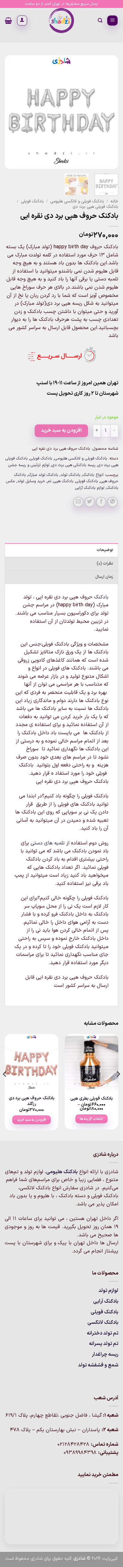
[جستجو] (99, 21)
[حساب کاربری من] (22, 20)
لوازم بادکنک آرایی (89, 488)
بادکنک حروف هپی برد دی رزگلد (32, 1101)
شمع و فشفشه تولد (98, 1365)
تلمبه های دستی (48, 843)
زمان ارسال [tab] (104, 577)
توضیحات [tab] (105, 550)
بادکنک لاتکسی (102, 1322)
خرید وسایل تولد (31, 481)
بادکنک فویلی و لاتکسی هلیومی (77, 201)
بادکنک (101, 597)
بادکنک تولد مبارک (43, 475)
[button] (112, 20)
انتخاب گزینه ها (91, 1118)
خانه (114, 201)
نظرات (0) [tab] (105, 564)
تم (49, 481)
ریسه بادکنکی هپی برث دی (74, 465)
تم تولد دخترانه (102, 1333)
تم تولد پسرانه (103, 1344)
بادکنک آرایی (105, 1301)
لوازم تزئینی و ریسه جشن (29, 465)
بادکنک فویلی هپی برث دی (95, 206)
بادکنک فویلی (32, 201)
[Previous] (108, 112)
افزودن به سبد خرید (61, 430)
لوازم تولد (108, 1290)
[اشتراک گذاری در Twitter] (90, 502)
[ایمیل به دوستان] (78, 502)
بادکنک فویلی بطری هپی (91, 1099)
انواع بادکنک (93, 475)
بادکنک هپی (63, 481)
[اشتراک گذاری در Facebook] (101, 502)
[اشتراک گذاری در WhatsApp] (112, 502)
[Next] (10, 112)
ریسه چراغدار (105, 1354)
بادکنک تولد (70, 475)
